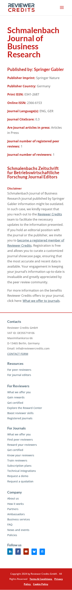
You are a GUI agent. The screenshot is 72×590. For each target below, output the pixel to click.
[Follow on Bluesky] (34, 552)
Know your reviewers (20, 455)
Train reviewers (17, 460)
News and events (18, 530)
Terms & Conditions (41, 579)
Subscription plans (19, 465)
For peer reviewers (19, 370)
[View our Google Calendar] (42, 552)
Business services (18, 519)
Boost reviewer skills (20, 413)
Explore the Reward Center (24, 408)
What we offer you (19, 392)
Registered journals (19, 418)
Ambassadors (16, 514)
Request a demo (17, 476)
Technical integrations (21, 471)
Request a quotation (20, 481)
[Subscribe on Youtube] (26, 551)
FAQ (9, 524)
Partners (12, 509)
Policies (12, 535)
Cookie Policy (40, 584)
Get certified (15, 403)
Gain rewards (16, 397)
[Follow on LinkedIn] (10, 551)
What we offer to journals (41, 301)
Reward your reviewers (22, 445)
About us (13, 498)
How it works (15, 504)
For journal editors (19, 375)
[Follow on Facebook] (18, 551)
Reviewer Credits (50, 214)
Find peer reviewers (20, 439)
